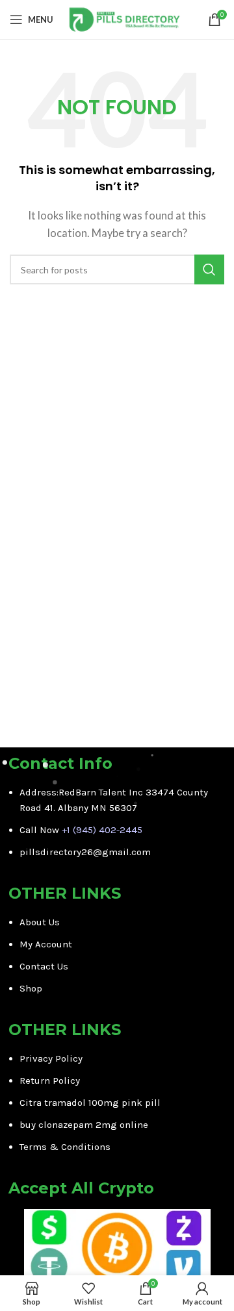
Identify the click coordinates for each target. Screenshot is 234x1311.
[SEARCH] (209, 269)
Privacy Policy (51, 1058)
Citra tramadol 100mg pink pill (90, 1102)
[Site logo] (124, 18)
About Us (40, 922)
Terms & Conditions (65, 1147)
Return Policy (50, 1080)
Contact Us (44, 966)
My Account (46, 944)
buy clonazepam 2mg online (84, 1124)
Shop (31, 988)
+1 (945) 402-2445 (102, 830)
